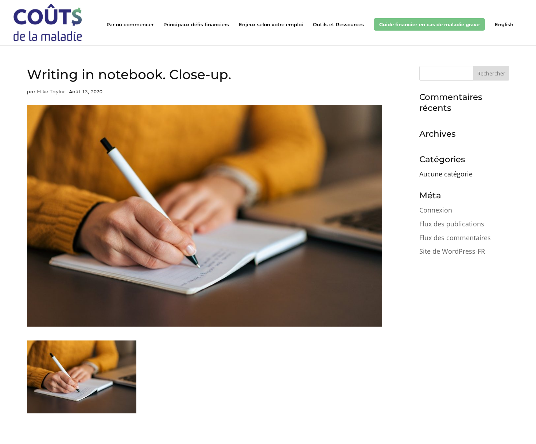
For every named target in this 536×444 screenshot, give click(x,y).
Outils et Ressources (338, 24)
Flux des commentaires (455, 237)
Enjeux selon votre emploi (271, 24)
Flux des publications (451, 223)
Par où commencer (130, 24)
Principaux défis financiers (196, 24)
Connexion (435, 210)
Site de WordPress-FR (452, 251)
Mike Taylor (51, 92)
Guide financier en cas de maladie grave (429, 24)
